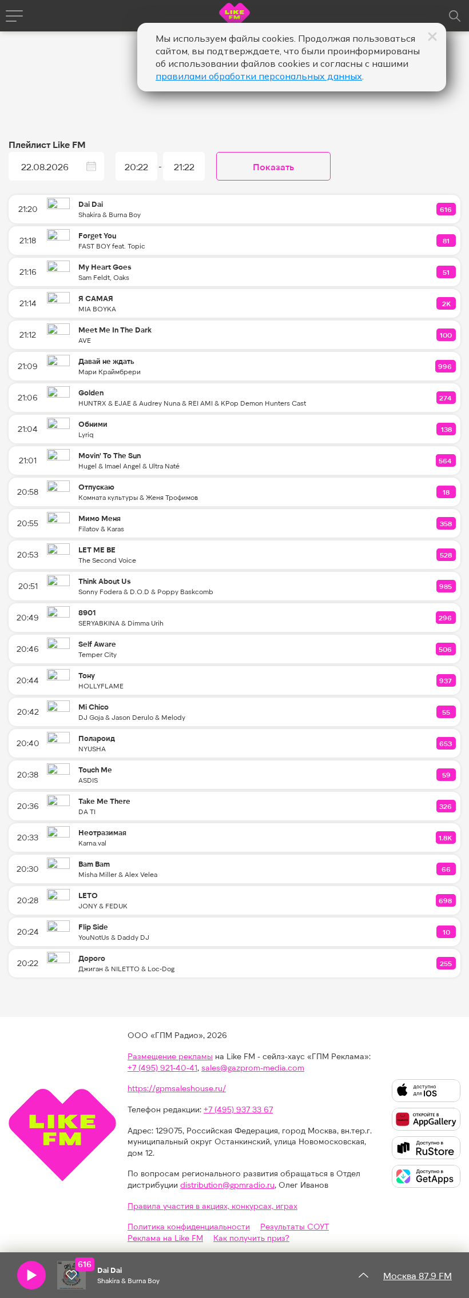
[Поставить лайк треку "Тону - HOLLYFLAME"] (446, 680)
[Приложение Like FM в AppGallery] (426, 1119)
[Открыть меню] (14, 16)
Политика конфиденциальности (189, 1226)
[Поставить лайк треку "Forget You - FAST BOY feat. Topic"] (447, 240)
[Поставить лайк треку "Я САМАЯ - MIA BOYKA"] (447, 303)
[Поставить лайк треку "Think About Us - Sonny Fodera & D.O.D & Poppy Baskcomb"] (446, 586)
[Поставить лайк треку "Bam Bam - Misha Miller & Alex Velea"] (447, 869)
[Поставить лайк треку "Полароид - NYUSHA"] (446, 743)
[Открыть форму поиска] (454, 16)
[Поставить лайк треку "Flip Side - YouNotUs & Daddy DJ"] (447, 932)
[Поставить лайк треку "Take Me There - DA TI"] (446, 806)
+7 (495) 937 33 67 (238, 1109)
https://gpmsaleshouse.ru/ (177, 1088)
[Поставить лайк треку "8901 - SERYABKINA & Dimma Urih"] (446, 617)
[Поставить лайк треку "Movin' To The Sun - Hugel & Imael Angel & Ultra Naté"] (446, 460)
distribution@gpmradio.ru (227, 1184)
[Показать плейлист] (363, 1275)
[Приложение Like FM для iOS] (426, 1090)
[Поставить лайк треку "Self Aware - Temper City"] (446, 649)
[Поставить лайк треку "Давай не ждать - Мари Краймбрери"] (445, 366)
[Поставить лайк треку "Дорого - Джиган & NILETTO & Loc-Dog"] (446, 963)
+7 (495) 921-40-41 (162, 1067)
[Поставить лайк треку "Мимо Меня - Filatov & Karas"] (446, 523)
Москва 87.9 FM (417, 1275)
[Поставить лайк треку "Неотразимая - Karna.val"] (446, 837)
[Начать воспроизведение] (31, 1275)
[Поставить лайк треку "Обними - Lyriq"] (447, 429)
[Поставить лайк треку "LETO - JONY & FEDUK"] (446, 900)
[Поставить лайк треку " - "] (71, 1275)
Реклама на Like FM (165, 1238)
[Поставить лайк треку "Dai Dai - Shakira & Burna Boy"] (446, 209)
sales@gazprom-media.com (252, 1067)
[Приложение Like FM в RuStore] (426, 1147)
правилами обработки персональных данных (259, 76)
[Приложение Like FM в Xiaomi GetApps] (426, 1176)
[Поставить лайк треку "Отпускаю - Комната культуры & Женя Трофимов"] (447, 492)
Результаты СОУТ (294, 1226)
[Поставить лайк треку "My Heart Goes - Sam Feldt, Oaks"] (447, 272)
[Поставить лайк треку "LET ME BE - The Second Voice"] (446, 554)
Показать (273, 166)
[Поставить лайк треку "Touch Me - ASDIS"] (447, 774)
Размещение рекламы (170, 1056)
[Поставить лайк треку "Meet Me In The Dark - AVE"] (446, 334)
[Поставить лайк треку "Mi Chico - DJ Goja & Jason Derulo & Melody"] (447, 712)
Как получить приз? (251, 1238)
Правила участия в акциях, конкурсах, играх (212, 1206)
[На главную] (234, 17)
